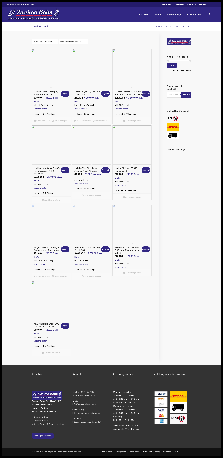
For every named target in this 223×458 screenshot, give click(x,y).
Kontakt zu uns (40, 420)
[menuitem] (166, 4)
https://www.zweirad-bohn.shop (87, 413)
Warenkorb (179, 4)
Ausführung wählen (133, 121)
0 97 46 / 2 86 (87, 392)
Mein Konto (166, 4)
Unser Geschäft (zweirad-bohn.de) (50, 424)
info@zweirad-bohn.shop (84, 404)
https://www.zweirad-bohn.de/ (86, 422)
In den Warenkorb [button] (43, 121)
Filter (172, 65)
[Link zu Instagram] (214, 4)
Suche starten (191, 95)
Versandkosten (40, 109)
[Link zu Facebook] (209, 4)
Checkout (191, 4)
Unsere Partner (40, 417)
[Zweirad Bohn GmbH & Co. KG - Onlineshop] (33, 14)
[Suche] (209, 14)
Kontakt (202, 4)
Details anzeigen (60, 121)
